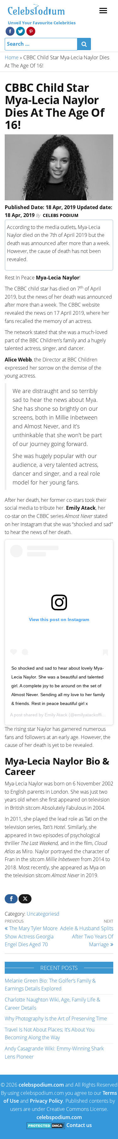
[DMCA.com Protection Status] (45, 1125)
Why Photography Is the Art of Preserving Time (56, 1018)
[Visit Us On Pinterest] (30, 30)
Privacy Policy (46, 1100)
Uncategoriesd (43, 913)
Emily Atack (56, 714)
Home (12, 57)
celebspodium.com (41, 1084)
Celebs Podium (60, 215)
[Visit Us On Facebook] (10, 30)
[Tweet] (25, 898)
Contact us (79, 1125)
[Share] (11, 898)
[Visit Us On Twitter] (20, 30)
